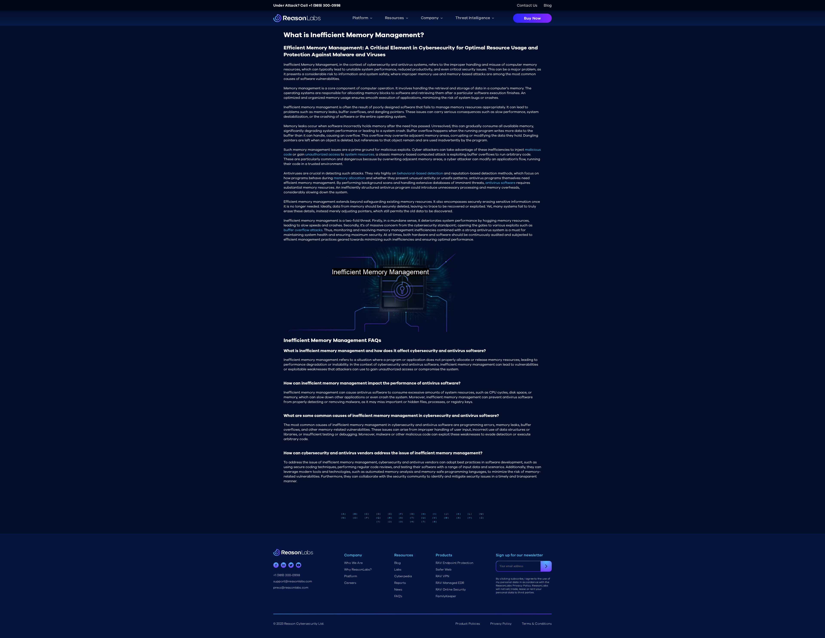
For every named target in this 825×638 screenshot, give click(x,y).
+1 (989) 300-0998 (325, 5)
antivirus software (500, 182)
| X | (458, 517)
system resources (359, 154)
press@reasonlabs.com (290, 588)
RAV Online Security (451, 590)
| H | (423, 514)
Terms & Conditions (537, 624)
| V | (434, 517)
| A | (343, 514)
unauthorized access (322, 154)
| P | (367, 517)
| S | (401, 517)
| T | (412, 517)
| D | (378, 514)
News (398, 590)
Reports (400, 583)
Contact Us (527, 5)
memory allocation (349, 178)
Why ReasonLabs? (357, 570)
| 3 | (401, 521)
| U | (423, 517)
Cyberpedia (403, 576)
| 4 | (412, 521)
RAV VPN (442, 576)
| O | (355, 517)
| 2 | (390, 521)
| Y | (470, 517)
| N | (343, 517)
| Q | (378, 517)
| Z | (481, 517)
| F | (401, 514)
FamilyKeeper (446, 596)
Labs (398, 570)
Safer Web (443, 570)
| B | (355, 514)
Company (430, 17)
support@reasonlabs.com (292, 581)
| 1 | (378, 521)
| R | (390, 517)
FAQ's (398, 596)
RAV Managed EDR (450, 583)
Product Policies (467, 624)
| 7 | (423, 521)
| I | (434, 514)
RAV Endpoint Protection (454, 563)
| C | (367, 514)
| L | (470, 514)
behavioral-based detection (420, 173)
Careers (350, 583)
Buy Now (532, 18)
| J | (446, 514)
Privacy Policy (501, 624)
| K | (459, 514)
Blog (548, 5)
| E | (390, 514)
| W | (446, 517)
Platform (350, 576)
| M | (481, 514)
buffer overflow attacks (303, 230)
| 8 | (435, 521)
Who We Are (353, 563)
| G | (412, 514)
